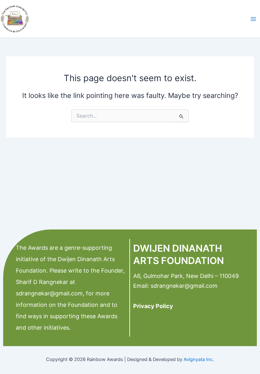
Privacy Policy (153, 306)
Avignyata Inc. (199, 359)
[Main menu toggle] (253, 19)
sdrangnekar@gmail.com (49, 293)
